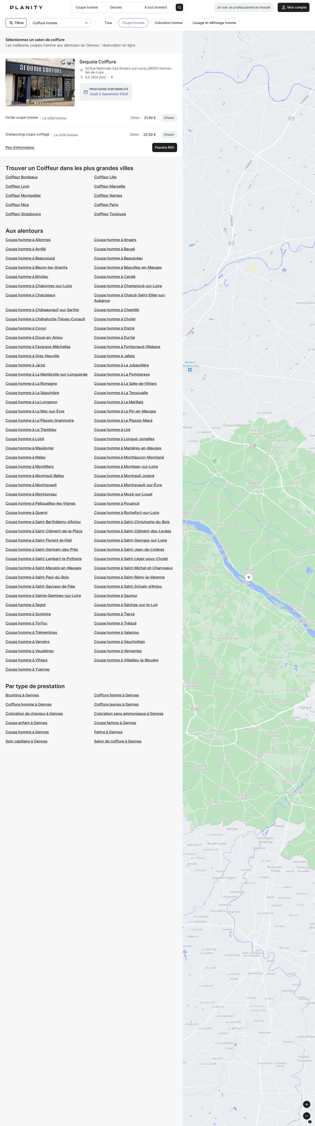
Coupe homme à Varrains (28, 641)
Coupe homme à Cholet (115, 319)
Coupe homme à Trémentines (31, 632)
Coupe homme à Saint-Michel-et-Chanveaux (133, 568)
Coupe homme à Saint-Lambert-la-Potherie (44, 558)
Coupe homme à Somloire (28, 614)
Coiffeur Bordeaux (22, 177)
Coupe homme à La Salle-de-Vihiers (125, 383)
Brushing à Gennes (22, 695)
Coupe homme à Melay (26, 457)
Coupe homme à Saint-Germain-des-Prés (42, 549)
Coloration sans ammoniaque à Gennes (128, 713)
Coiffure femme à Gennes (116, 695)
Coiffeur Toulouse (110, 214)
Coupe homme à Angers (115, 239)
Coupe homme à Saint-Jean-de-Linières (129, 549)
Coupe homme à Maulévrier (30, 448)
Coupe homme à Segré (25, 604)
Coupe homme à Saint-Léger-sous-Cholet (131, 558)
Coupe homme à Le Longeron (31, 402)
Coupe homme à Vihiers (27, 660)
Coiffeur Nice (17, 204)
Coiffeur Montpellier (23, 195)
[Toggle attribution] (310, 1122)
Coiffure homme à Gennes (29, 704)
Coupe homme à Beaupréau (118, 258)
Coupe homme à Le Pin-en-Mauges (125, 411)
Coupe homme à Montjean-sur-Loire (126, 466)
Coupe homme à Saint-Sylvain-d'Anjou (128, 586)
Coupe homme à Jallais (114, 356)
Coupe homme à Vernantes (118, 650)
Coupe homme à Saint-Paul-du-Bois (37, 577)
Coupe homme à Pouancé (116, 503)
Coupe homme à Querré (26, 512)
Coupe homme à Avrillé (26, 249)
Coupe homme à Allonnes (28, 239)
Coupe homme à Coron (26, 328)
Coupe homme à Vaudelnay (30, 650)
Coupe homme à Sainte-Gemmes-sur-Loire (43, 595)
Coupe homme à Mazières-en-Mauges (127, 448)
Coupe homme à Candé (114, 276)
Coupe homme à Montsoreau (31, 494)
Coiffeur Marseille (109, 186)
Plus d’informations (20, 147)
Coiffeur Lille (105, 177)
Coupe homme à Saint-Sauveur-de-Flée (40, 586)
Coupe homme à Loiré (25, 438)
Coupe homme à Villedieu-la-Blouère (126, 660)
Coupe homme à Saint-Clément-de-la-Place (44, 531)
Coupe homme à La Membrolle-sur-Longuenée (46, 374)
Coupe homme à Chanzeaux (30, 295)
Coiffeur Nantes (108, 195)
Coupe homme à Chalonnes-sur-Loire (39, 285)
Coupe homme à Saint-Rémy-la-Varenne (129, 577)
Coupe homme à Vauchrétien (119, 641)
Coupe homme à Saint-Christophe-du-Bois (132, 521)
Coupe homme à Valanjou (116, 632)
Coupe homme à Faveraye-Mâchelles (38, 346)
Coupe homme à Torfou (26, 623)
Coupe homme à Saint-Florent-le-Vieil (39, 540)
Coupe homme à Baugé (114, 249)
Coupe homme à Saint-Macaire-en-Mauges (43, 568)
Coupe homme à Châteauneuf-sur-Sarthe (42, 309)
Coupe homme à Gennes (27, 732)
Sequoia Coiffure (97, 62)
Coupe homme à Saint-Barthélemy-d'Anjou (43, 521)
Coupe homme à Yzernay (28, 669)
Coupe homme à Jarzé (25, 365)
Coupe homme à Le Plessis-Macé (123, 420)
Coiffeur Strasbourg (23, 214)
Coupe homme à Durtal (114, 337)
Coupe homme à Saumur (115, 595)
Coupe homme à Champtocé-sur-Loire (128, 285)
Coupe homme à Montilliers (30, 466)
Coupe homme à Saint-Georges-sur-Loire (130, 540)
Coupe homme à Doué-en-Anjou (34, 337)
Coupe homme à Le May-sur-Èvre (35, 411)
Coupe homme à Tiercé (114, 614)
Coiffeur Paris (106, 204)
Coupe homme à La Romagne (31, 383)
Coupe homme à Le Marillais (118, 402)
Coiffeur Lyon (18, 186)
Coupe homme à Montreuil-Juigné (124, 475)
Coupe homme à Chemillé (116, 309)
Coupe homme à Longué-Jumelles (124, 438)
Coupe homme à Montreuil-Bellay (35, 475)
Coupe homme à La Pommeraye (122, 374)
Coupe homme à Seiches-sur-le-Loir (126, 604)
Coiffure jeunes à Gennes (116, 704)
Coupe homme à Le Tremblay (31, 429)
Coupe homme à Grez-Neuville (32, 356)
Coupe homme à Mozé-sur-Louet (123, 494)
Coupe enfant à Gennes (26, 722)
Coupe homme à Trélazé (115, 623)
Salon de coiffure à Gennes (118, 741)
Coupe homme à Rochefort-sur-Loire (126, 512)
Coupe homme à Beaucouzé (30, 258)
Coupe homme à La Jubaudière (121, 365)
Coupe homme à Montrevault (31, 485)
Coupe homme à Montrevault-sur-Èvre (128, 485)
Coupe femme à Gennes (115, 722)
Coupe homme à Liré (112, 429)
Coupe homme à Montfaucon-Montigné (129, 457)
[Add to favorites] (69, 64)
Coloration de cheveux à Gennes (34, 713)
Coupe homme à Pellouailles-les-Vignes (40, 503)
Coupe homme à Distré (114, 328)
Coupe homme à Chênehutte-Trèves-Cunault (45, 319)
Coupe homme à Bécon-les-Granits (37, 267)
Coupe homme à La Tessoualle (121, 392)
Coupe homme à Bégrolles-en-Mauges (128, 267)
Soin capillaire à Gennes (27, 741)
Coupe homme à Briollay (27, 276)
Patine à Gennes (108, 732)
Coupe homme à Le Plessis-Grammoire (40, 420)
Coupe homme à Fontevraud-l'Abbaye (127, 346)
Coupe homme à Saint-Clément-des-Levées (132, 531)
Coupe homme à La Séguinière (32, 392)
